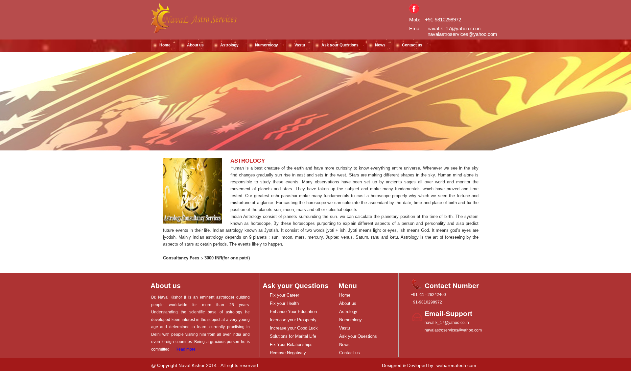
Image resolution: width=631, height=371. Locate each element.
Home (165, 45)
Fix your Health (284, 303)
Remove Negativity (288, 352)
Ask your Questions (340, 45)
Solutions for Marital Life (293, 336)
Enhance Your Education (293, 311)
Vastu (299, 45)
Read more (185, 349)
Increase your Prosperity (293, 319)
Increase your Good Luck (294, 328)
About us (195, 45)
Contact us (412, 45)
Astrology (229, 45)
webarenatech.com (456, 365)
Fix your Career (284, 295)
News (380, 45)
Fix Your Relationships (291, 344)
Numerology (266, 45)
